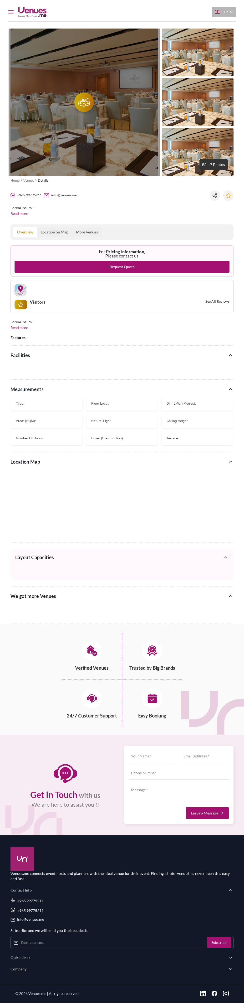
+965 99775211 (29, 195)
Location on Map (54, 232)
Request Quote (122, 266)
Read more (19, 213)
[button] (224, 12)
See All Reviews (217, 301)
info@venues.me (63, 195)
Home (15, 180)
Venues (28, 180)
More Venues (87, 232)
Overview (25, 232)
